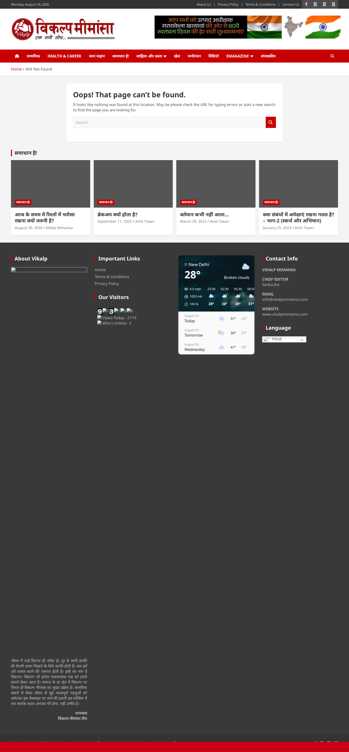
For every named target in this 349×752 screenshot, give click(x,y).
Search (271, 122)
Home (100, 269)
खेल (177, 55)
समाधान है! (120, 55)
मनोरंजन (194, 55)
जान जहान (97, 55)
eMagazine (237, 55)
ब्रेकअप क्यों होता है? (117, 214)
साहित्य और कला (149, 55)
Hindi (276, 339)
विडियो (213, 55)
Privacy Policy (228, 4)
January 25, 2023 (277, 227)
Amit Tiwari (145, 221)
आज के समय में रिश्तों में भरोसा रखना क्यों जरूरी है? (45, 217)
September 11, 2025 (115, 221)
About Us (204, 4)
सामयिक (33, 55)
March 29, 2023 (193, 221)
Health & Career (64, 55)
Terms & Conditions (260, 4)
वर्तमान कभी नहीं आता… (204, 214)
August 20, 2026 (28, 227)
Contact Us (290, 4)
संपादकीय (268, 55)
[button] (191, 296)
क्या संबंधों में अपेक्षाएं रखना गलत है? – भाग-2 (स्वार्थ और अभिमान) (298, 217)
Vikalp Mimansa (59, 227)
